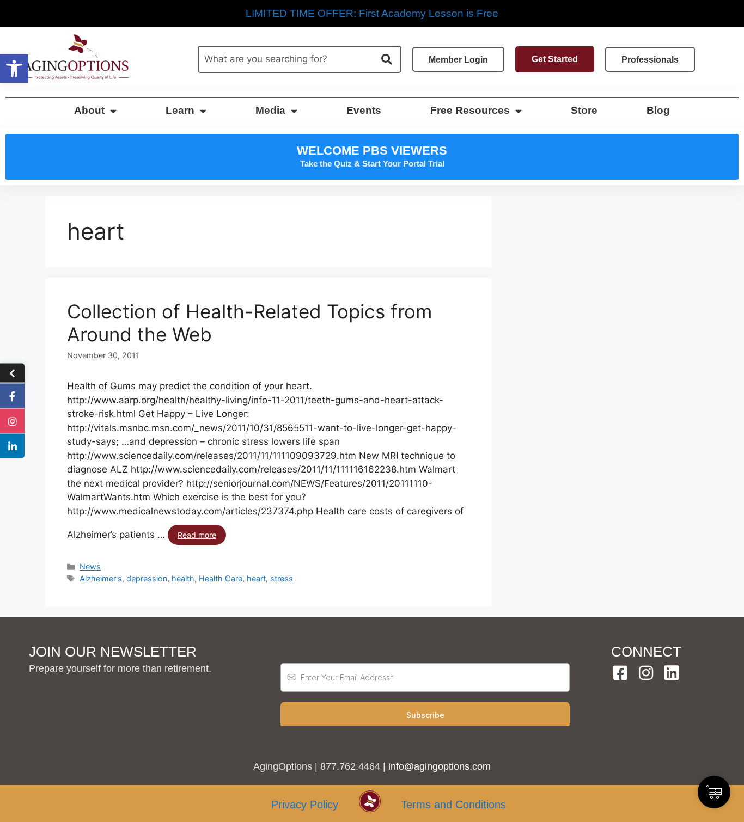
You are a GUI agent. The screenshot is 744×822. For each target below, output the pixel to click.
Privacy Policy (304, 804)
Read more (197, 534)
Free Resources (470, 110)
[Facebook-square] (620, 672)
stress (281, 578)
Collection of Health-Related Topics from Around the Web (249, 323)
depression (146, 578)
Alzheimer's (101, 578)
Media (270, 110)
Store (584, 110)
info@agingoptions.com (439, 766)
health (183, 578)
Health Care (220, 578)
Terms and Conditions (453, 804)
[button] (14, 68)
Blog (658, 110)
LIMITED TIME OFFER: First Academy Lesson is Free (372, 13)
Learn (180, 110)
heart (256, 578)
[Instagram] (646, 672)
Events (363, 110)
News (90, 566)
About (89, 110)
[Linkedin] (671, 672)
